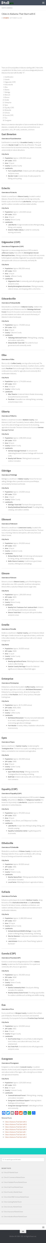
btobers (6, 18)
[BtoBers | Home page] (9, 2)
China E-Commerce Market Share (14, 1177)
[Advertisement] (23, 43)
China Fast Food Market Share (13, 1187)
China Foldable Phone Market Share (15, 1182)
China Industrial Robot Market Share (15, 1217)
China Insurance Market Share (13, 1212)
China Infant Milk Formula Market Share (16, 1197)
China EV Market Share (11, 1172)
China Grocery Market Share (13, 1207)
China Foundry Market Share (13, 1192)
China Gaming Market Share (13, 1202)
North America (7, 8)
